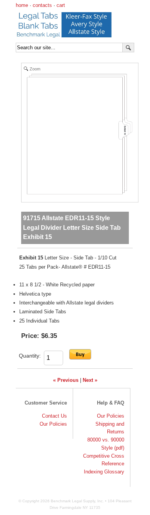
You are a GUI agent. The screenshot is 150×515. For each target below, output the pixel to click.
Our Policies (53, 424)
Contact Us (54, 416)
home (22, 5)
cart (61, 5)
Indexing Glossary (104, 472)
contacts (42, 5)
